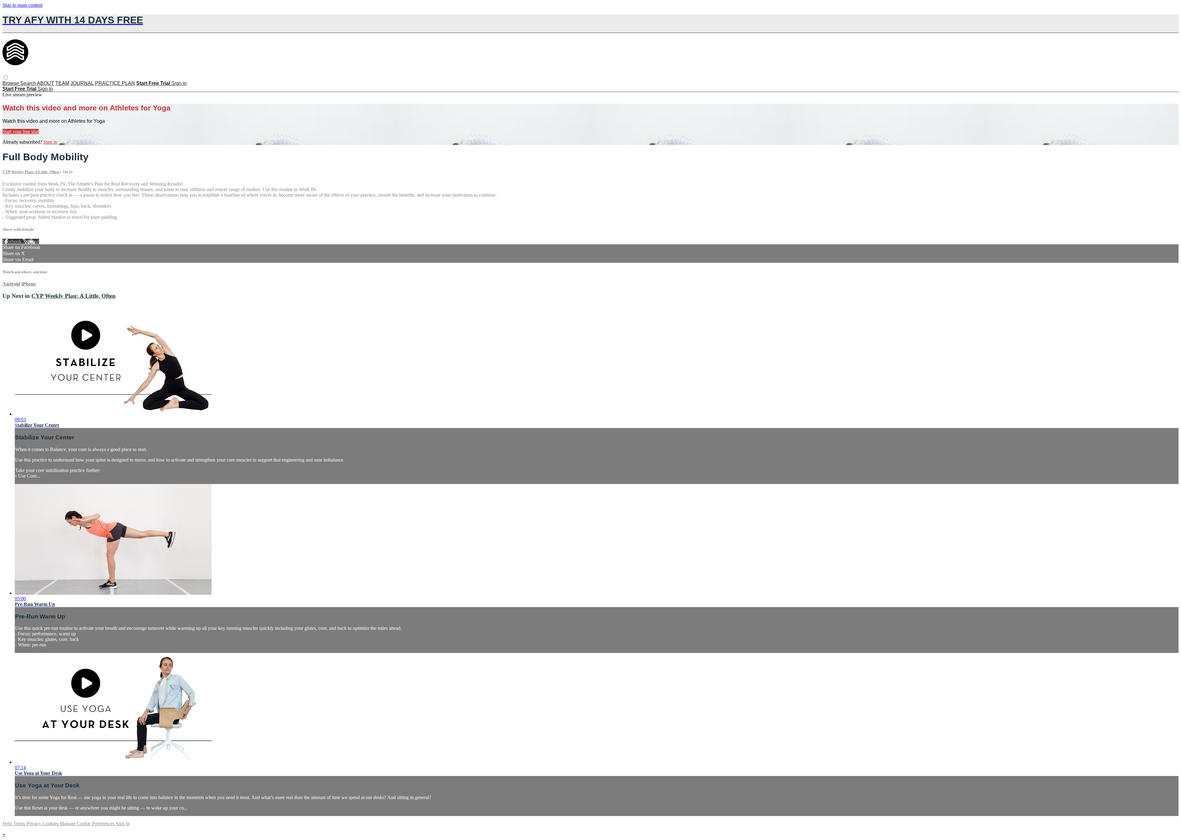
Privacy (34, 823)
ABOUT (45, 83)
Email (33, 241)
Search (28, 83)
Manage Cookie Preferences (88, 823)
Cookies (51, 823)
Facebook (12, 241)
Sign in (179, 83)
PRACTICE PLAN (115, 83)
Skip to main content (22, 5)
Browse (11, 83)
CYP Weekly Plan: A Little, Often (31, 172)
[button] (6, 77)
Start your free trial (20, 131)
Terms (19, 823)
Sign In (45, 88)
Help (7, 823)
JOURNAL (82, 83)
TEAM (62, 83)
